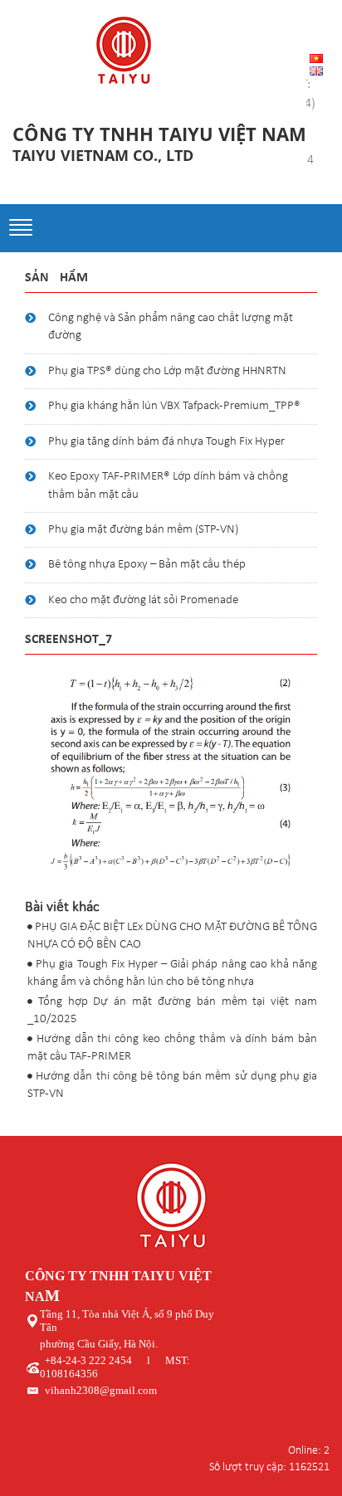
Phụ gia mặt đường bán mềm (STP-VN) (143, 530)
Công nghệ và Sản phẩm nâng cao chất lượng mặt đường (170, 327)
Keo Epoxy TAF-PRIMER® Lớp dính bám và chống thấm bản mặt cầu (168, 485)
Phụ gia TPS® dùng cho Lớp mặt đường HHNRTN (167, 371)
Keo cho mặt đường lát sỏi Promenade (143, 600)
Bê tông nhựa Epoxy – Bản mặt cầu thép (147, 564)
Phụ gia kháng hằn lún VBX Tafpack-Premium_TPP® (174, 406)
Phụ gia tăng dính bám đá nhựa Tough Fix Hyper (166, 442)
